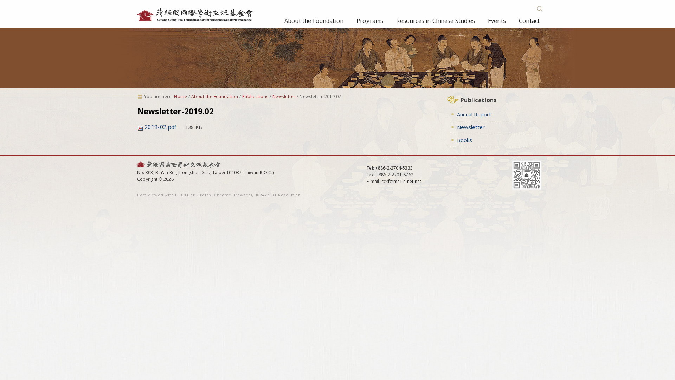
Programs (369, 21)
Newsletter (284, 97)
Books (464, 140)
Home (180, 97)
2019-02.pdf (160, 127)
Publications (255, 97)
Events (497, 21)
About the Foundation (313, 21)
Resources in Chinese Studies (435, 21)
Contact (529, 21)
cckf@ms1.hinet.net (401, 181)
